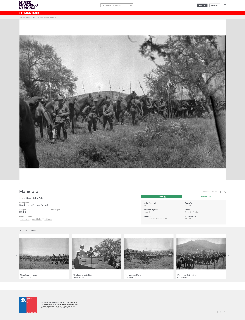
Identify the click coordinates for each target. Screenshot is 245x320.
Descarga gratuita (205, 196)
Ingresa (202, 5)
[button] (16, 256)
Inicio (34, 17)
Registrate (214, 5)
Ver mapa (73, 302)
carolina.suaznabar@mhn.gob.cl (67, 304)
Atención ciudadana (47, 306)
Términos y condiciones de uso (65, 306)
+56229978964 (48, 304)
